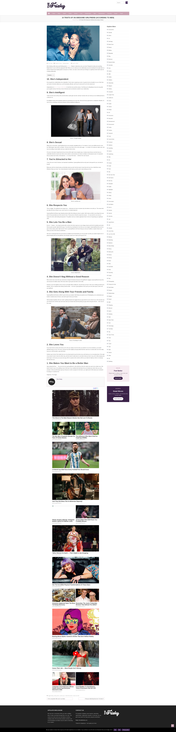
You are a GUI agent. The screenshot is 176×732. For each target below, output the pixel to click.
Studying (110, 314)
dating (52, 695)
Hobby (109, 195)
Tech (109, 322)
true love (69, 66)
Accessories (111, 29)
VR (109, 358)
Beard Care (111, 44)
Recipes (110, 290)
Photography (111, 281)
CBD (109, 74)
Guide (109, 165)
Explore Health (118, 378)
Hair (109, 171)
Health (64, 13)
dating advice (56, 695)
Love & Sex (110, 231)
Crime (109, 100)
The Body (110, 328)
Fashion (110, 130)
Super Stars (111, 319)
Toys (109, 340)
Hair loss (110, 180)
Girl (109, 159)
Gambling (110, 148)
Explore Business (118, 398)
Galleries (110, 145)
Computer (110, 91)
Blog (109, 56)
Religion (110, 296)
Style (95, 13)
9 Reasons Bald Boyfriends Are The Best (94, 698)
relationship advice (69, 695)
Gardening (110, 154)
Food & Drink (111, 139)
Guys (60, 63)
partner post (62, 695)
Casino (110, 71)
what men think (76, 695)
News (59, 13)
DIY (109, 112)
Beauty (110, 47)
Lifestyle (110, 228)
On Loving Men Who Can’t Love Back (57, 698)
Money (109, 248)
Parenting (109, 13)
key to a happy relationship (60, 87)
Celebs (70, 13)
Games (110, 151)
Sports (109, 311)
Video (109, 355)
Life (109, 225)
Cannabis (110, 65)
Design (110, 109)
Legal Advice (111, 222)
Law (109, 219)
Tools (109, 337)
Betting (110, 50)
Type (109, 346)
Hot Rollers (110, 204)
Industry (110, 210)
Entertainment (102, 13)
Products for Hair (112, 284)
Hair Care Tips (111, 174)
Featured (110, 133)
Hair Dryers (110, 177)
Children (110, 79)
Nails (109, 263)
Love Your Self (111, 234)
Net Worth (110, 266)
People (110, 275)
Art (109, 38)
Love (81, 13)
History (110, 192)
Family (109, 127)
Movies (75, 13)
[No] (174, 730)
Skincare (110, 308)
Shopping (110, 305)
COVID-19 (110, 97)
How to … (110, 207)
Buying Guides (111, 62)
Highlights (110, 189)
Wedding (110, 361)
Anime (109, 35)
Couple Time (111, 94)
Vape (109, 349)
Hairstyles (110, 183)
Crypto (109, 103)
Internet (110, 213)
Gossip (110, 162)
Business (110, 59)
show (53, 75)
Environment (111, 124)
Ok (115, 729)
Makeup (110, 237)
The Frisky (50, 63)
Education (110, 118)
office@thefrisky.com (83, 720)
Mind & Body (111, 245)
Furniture (110, 142)
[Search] (127, 2)
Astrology (110, 41)
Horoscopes (111, 201)
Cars (109, 68)
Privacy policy (126, 729)
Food (109, 136)
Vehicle (110, 352)
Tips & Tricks (111, 334)
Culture (110, 106)
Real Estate (111, 287)
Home (53, 13)
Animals (110, 32)
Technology (110, 325)
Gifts (109, 157)
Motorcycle (110, 251)
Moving (110, 257)
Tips (109, 331)
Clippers (110, 85)
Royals (115, 13)
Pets (109, 278)
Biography (110, 53)
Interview (110, 216)
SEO (109, 302)
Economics (110, 115)
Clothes (110, 88)
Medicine (110, 242)
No (119, 729)
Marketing (110, 239)
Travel (121, 13)
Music (109, 260)
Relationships (88, 13)
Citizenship (110, 82)
